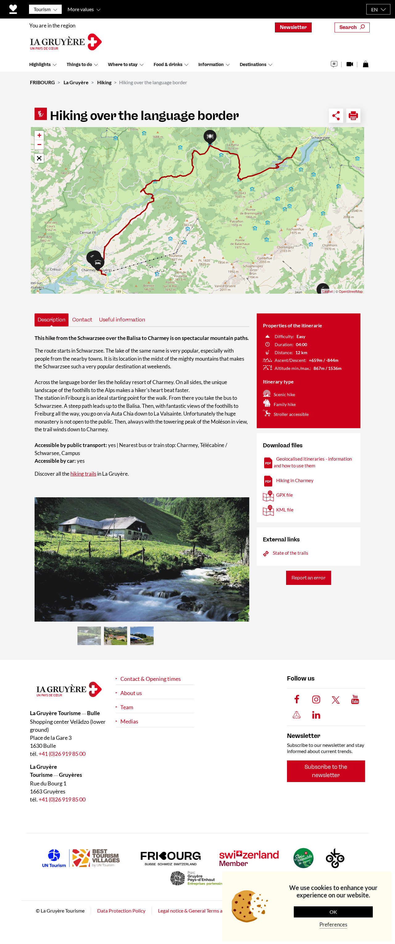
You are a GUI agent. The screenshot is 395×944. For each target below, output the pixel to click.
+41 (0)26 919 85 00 (62, 753)
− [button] (39, 144)
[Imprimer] (353, 116)
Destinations (253, 64)
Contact (82, 320)
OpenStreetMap (351, 291)
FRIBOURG (42, 82)
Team (126, 707)
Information (211, 64)
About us (131, 693)
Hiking (104, 82)
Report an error (309, 578)
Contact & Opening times (150, 679)
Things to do (79, 64)
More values (81, 9)
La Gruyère (76, 82)
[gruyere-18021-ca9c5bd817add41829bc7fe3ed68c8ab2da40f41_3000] (142, 559)
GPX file (284, 495)
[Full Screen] (39, 158)
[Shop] (365, 62)
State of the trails (290, 553)
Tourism (42, 9)
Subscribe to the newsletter (326, 771)
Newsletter (293, 27)
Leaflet (327, 291)
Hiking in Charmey (295, 480)
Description (51, 320)
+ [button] (39, 135)
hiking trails (83, 473)
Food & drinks (168, 64)
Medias (129, 721)
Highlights (40, 64)
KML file (284, 509)
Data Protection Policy (121, 910)
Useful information (122, 320)
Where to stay (123, 64)
